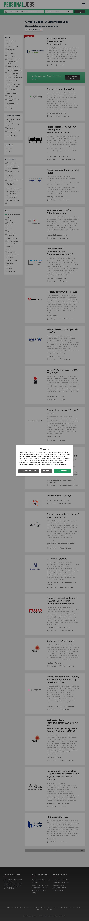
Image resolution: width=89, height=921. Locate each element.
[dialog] (44, 460)
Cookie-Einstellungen (29, 471)
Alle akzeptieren (62, 471)
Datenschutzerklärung (59, 465)
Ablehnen (46, 471)
